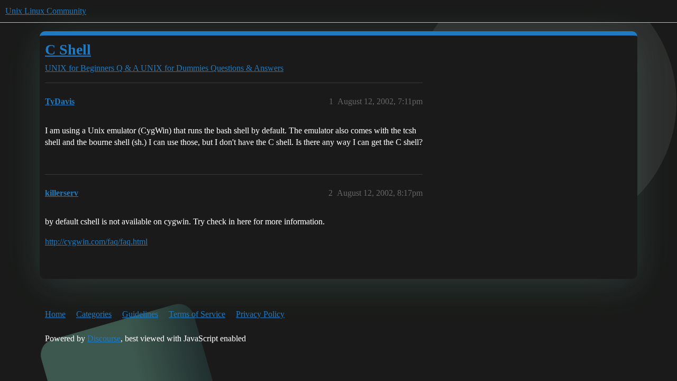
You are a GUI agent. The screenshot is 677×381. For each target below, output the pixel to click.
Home (55, 314)
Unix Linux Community (45, 10)
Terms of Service (197, 314)
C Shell (68, 49)
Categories (94, 314)
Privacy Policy (260, 314)
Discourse (104, 338)
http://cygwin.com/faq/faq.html (96, 241)
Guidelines (140, 314)
